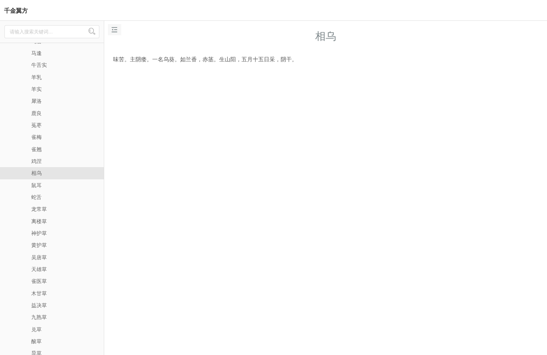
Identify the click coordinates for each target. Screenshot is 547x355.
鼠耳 (36, 185)
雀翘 (36, 149)
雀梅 (36, 136)
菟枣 (36, 124)
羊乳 (36, 77)
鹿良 (36, 113)
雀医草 (39, 280)
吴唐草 (39, 257)
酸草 (36, 341)
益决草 (39, 305)
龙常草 (39, 208)
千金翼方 (16, 10)
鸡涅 (36, 161)
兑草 (36, 329)
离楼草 (39, 221)
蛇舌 (36, 197)
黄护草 (39, 244)
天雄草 (39, 269)
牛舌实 (39, 64)
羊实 (36, 88)
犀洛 (36, 100)
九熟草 (39, 316)
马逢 (36, 52)
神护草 (39, 233)
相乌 (36, 172)
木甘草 (39, 293)
